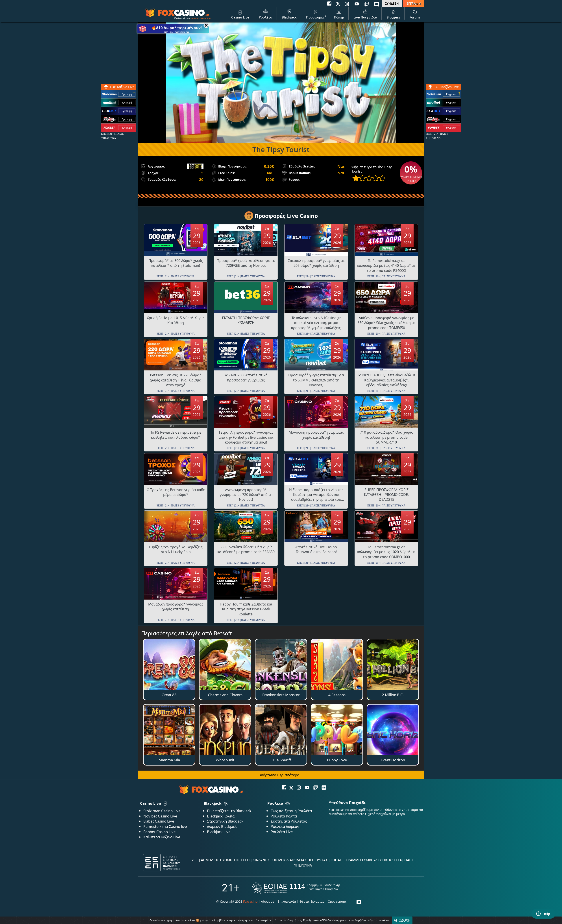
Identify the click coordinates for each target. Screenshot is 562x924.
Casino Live (240, 17)
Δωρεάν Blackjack (222, 826)
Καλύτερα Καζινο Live (161, 836)
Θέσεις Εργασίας (311, 901)
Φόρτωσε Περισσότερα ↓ (281, 774)
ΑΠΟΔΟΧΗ (402, 920)
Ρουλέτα (265, 17)
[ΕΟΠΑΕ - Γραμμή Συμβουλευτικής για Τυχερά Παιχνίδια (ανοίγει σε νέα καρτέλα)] (296, 887)
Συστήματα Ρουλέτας (289, 821)
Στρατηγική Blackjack (225, 821)
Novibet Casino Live (160, 816)
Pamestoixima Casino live (165, 826)
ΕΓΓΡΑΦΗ (414, 3)
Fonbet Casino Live (159, 831)
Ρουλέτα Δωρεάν (285, 826)
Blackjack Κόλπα (221, 816)
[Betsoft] (195, 166)
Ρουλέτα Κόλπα (284, 816)
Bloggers (393, 17)
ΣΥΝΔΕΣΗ (392, 3)
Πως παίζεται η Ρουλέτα (291, 810)
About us (267, 901)
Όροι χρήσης (337, 901)
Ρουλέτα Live (282, 831)
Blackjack (289, 17)
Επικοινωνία (287, 901)
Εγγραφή (451, 94)
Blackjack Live (219, 831)
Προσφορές (315, 17)
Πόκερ (339, 17)
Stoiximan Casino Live (162, 810)
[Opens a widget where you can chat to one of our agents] (543, 914)
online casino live (200, 18)
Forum (414, 17)
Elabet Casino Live (158, 821)
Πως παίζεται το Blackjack (229, 810)
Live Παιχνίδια (365, 17)
